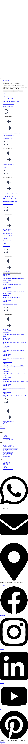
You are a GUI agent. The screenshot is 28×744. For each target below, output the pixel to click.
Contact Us (5, 422)
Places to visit (6, 80)
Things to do (6, 230)
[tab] (5, 91)
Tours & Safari (6, 271)
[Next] (9, 130)
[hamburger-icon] (0, 78)
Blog (4, 424)
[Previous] (9, 124)
